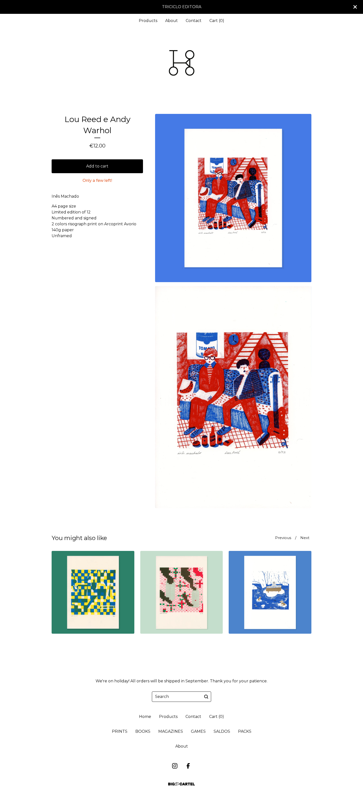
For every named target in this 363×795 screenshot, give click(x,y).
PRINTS (119, 731)
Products (148, 20)
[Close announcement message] (355, 7)
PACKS (244, 731)
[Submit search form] (206, 697)
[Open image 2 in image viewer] (233, 397)
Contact (194, 20)
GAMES (198, 731)
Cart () (216, 20)
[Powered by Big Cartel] (181, 784)
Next (304, 537)
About (171, 20)
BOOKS (142, 731)
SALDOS (222, 731)
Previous (283, 537)
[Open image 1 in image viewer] (233, 198)
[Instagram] (175, 766)
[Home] (181, 63)
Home (145, 716)
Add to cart (97, 166)
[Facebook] (188, 766)
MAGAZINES (170, 731)
